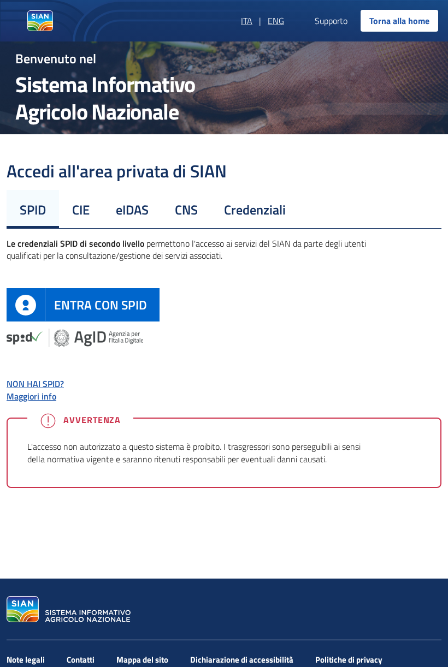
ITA (246, 20)
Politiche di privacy (348, 659)
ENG (276, 20)
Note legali (26, 659)
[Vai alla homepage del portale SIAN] (67, 609)
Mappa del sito (142, 659)
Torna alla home (399, 20)
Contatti (81, 659)
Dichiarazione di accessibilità (241, 659)
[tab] (33, 209)
